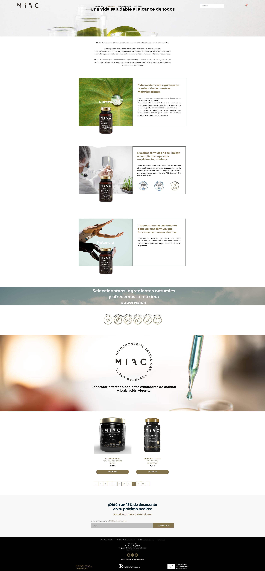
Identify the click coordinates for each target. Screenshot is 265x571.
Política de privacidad (118, 521)
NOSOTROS (110, 6)
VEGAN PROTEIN (112, 459)
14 (129, 484)
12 (119, 484)
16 (138, 484)
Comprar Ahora (112, 475)
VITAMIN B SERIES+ (152, 459)
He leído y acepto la (110, 521)
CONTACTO (138, 6)
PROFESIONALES (124, 6)
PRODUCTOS (98, 6)
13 (124, 484)
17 (143, 484)
